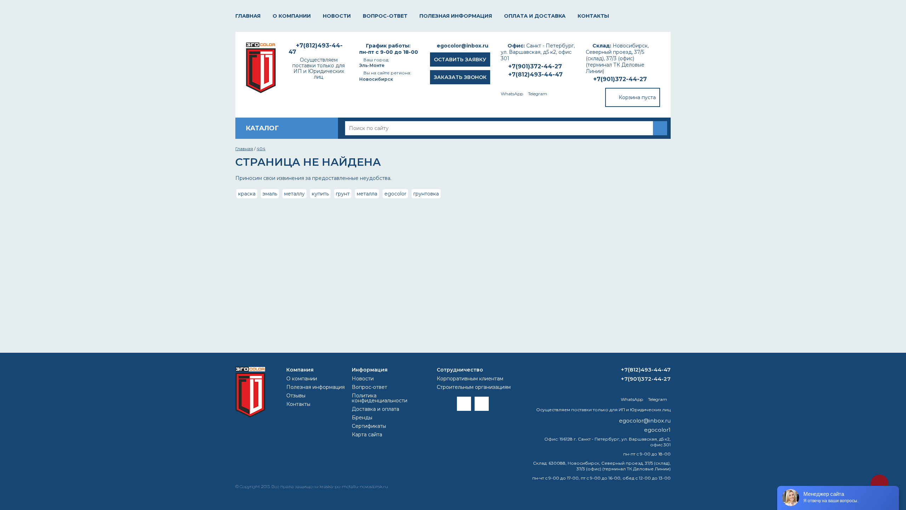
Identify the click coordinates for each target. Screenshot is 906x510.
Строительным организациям (474, 387)
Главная (247, 16)
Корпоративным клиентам (470, 378)
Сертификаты (369, 426)
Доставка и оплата (375, 409)
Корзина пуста (637, 97)
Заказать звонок (460, 77)
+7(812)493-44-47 (535, 74)
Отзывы (295, 395)
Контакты (593, 16)
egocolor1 (657, 429)
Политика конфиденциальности (379, 398)
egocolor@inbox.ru (462, 45)
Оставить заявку (460, 59)
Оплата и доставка (535, 16)
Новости (337, 16)
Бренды (362, 417)
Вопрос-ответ (385, 16)
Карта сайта (367, 434)
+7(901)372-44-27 (620, 79)
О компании (292, 16)
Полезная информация (455, 16)
